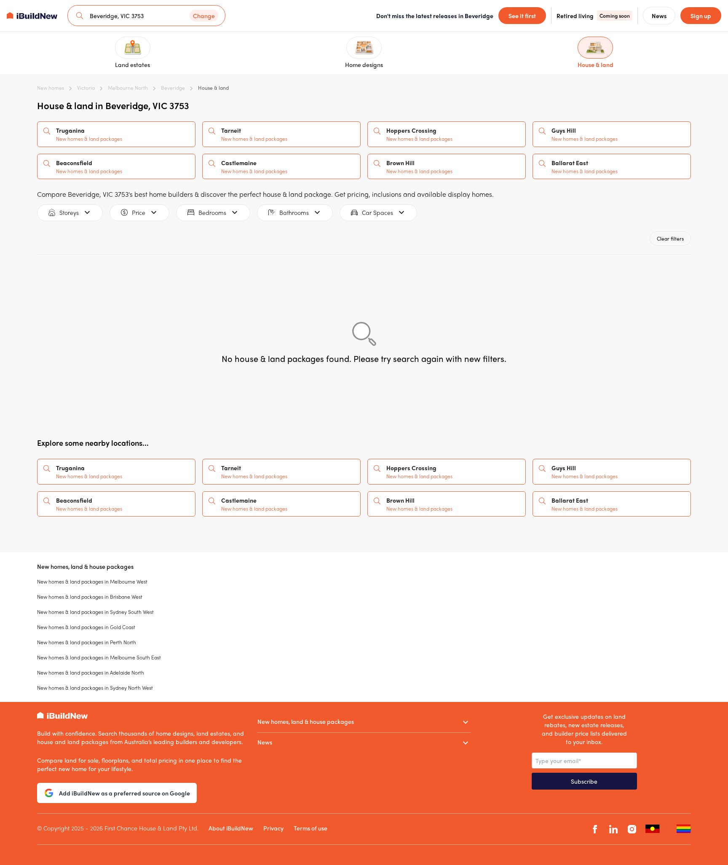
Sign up (701, 15)
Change (204, 15)
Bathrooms (294, 212)
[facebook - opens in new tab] (595, 829)
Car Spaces (377, 212)
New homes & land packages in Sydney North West (95, 687)
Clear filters (670, 238)
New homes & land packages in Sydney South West (95, 612)
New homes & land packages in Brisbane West (89, 596)
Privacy (273, 828)
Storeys (69, 212)
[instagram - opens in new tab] (632, 829)
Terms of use (310, 828)
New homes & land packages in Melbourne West (92, 581)
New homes (50, 87)
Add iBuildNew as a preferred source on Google (124, 793)
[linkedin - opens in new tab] (613, 829)
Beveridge (173, 87)
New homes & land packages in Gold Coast (86, 627)
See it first (522, 15)
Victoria (86, 87)
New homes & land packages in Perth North (86, 642)
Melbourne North (128, 87)
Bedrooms (212, 212)
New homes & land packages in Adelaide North (90, 672)
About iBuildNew (231, 828)
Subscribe (584, 781)
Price (138, 212)
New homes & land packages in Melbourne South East (99, 657)
